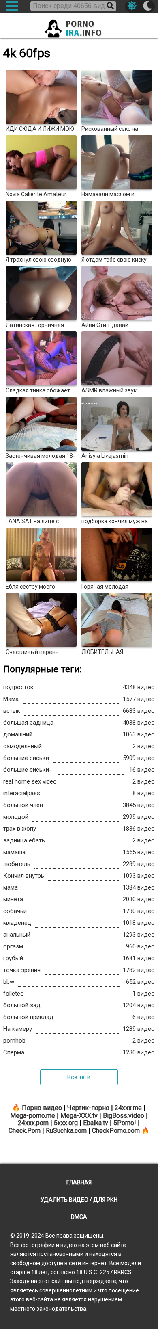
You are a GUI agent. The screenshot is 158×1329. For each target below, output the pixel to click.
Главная (79, 1182)
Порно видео (42, 1108)
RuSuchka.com (66, 1130)
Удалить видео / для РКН (79, 1200)
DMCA (79, 1217)
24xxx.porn (33, 1123)
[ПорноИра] (78, 26)
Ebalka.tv (95, 1123)
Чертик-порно (88, 1108)
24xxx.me (128, 1108)
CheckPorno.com (116, 1130)
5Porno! (124, 1123)
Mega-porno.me (32, 1115)
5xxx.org (66, 1123)
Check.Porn (25, 1130)
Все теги (78, 1077)
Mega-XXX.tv (79, 1115)
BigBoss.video (123, 1115)
